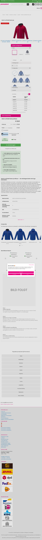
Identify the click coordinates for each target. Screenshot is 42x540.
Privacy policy (31, 264)
